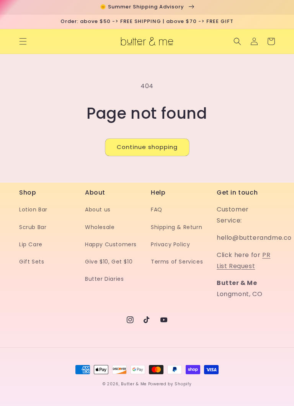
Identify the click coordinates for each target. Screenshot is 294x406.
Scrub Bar (32, 227)
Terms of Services (177, 261)
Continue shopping (147, 147)
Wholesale (99, 227)
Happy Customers (111, 244)
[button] (23, 41)
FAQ (156, 209)
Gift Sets (31, 261)
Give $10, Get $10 (108, 261)
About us (98, 209)
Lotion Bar (33, 209)
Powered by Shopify (170, 384)
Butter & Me (134, 384)
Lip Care (30, 244)
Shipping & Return (176, 227)
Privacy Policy (170, 244)
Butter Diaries (104, 279)
